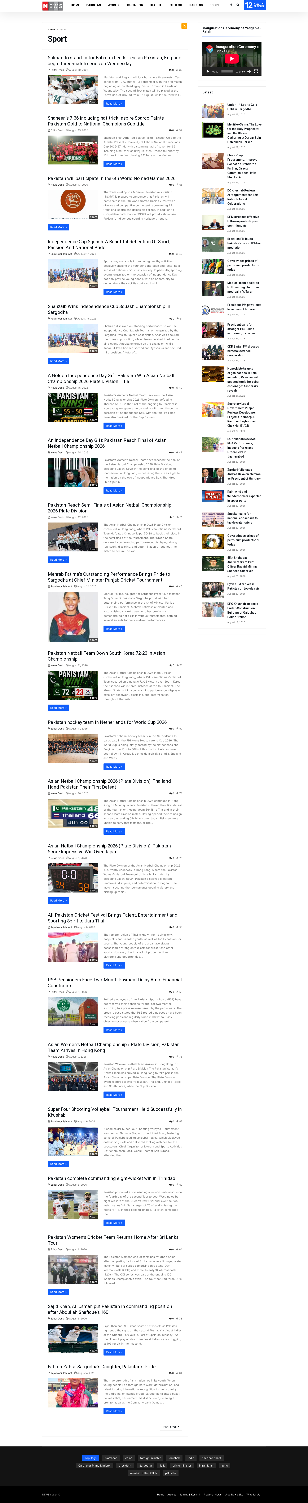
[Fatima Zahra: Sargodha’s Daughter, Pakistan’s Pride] (73, 1392)
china (128, 1458)
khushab (174, 1458)
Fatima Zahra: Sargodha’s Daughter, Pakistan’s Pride (102, 1366)
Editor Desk (57, 69)
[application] (231, 59)
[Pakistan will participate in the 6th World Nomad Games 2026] (73, 204)
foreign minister (150, 1458)
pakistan (170, 1473)
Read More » (114, 103)
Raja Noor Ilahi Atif (61, 253)
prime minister (182, 1465)
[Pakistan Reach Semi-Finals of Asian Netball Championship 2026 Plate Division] (73, 537)
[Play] (208, 71)
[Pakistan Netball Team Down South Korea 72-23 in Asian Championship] (73, 685)
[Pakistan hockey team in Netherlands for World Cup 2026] (73, 748)
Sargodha (145, 1465)
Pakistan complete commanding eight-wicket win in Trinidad (111, 1178)
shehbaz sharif (211, 1458)
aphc (224, 1465)
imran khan (206, 1465)
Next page (169, 1426)
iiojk (162, 1465)
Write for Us (253, 1494)
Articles (171, 1494)
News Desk (57, 184)
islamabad (111, 1458)
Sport (93, 102)
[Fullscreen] (256, 71)
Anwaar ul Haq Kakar (143, 1473)
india (191, 1458)
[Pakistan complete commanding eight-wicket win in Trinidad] (73, 1204)
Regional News (212, 1494)
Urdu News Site (234, 1494)
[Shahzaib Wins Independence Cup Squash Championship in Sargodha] (73, 338)
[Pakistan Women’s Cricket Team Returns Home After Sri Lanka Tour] (73, 1269)
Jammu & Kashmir (190, 1494)
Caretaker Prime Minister (94, 1465)
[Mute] (249, 71)
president (125, 1465)
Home (51, 29)
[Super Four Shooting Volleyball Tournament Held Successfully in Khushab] (73, 1141)
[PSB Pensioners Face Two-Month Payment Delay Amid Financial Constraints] (73, 1011)
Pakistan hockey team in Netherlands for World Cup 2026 (107, 722)
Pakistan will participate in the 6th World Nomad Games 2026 (112, 178)
